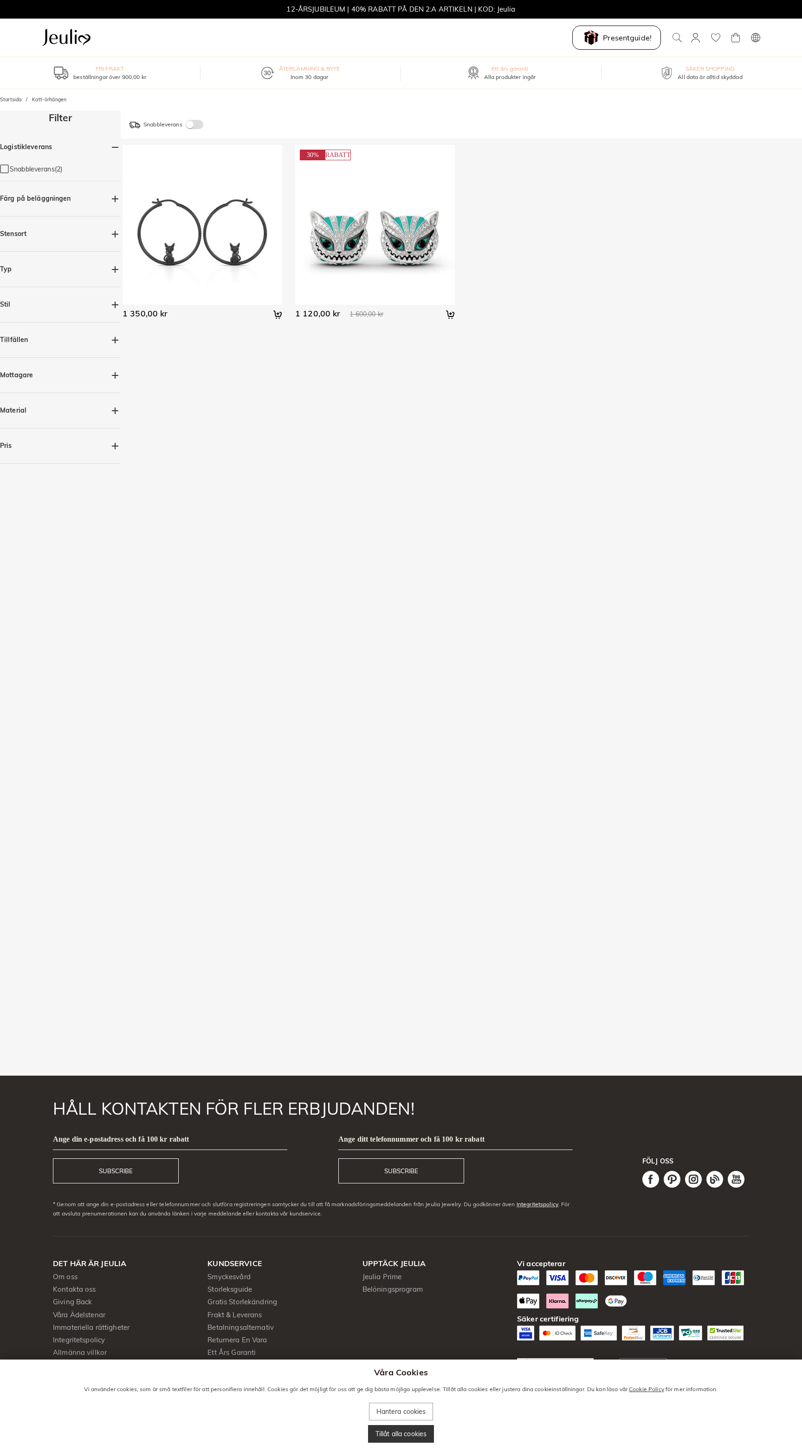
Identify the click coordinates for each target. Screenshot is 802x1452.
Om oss (65, 1276)
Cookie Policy (646, 1389)
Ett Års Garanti (231, 1352)
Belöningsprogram (392, 1289)
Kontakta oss (74, 1289)
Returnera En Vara (237, 1339)
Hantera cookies (401, 1411)
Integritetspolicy (537, 1204)
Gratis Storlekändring (242, 1301)
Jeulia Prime (382, 1276)
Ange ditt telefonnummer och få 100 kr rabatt (411, 1139)
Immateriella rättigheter (91, 1327)
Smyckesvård (228, 1276)
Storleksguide (229, 1289)
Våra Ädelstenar (79, 1314)
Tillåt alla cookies (401, 1434)
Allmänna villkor (80, 1352)
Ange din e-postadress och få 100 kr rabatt (121, 1139)
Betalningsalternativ (240, 1327)
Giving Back (72, 1301)
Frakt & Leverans (234, 1314)
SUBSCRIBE (116, 1171)
